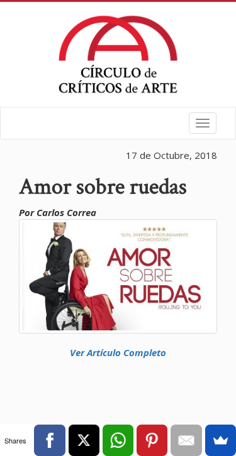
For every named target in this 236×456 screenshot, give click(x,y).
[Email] (186, 440)
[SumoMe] (220, 440)
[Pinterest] (152, 440)
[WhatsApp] (118, 440)
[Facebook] (49, 440)
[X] (84, 440)
